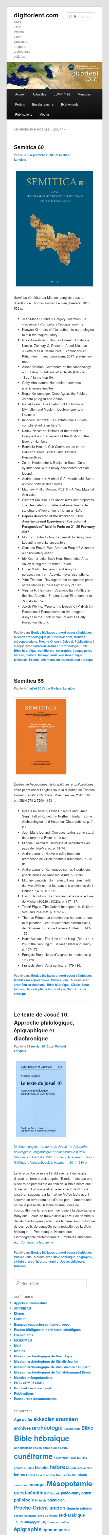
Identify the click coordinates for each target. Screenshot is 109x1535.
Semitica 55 (29, 680)
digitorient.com (36, 15)
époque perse (83, 650)
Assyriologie (72, 1428)
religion (86, 1508)
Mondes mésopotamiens (31, 980)
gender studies (24, 1468)
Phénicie (40, 1500)
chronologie (51, 1448)
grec (31, 1261)
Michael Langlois (63, 688)
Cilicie (75, 984)
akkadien (39, 646)
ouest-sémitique (70, 655)
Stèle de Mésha (48, 1515)
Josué (64, 1261)
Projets (20, 104)
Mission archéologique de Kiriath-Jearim (43, 637)
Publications (23, 114)
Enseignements (43, 104)
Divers (19, 1313)
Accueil (20, 94)
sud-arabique (84, 659)
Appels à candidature (30, 1302)
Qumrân (67, 659)
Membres (84, 94)
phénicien (45, 989)
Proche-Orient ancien (44, 659)
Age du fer (23, 1419)
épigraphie (63, 650)
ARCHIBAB (22, 1308)
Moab (82, 1474)
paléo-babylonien (76, 1493)
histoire (31, 655)
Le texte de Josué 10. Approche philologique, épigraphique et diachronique (44, 1026)
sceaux (18, 1515)
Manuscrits (63, 1475)
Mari (17, 1345)
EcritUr (19, 1318)
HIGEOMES (23, 1340)
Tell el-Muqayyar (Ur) (30, 1521)
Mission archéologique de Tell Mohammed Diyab (52, 1372)
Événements (69, 104)
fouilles (82, 1458)
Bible (84, 646)
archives (22, 1428)
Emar (85, 984)
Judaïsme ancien (81, 1468)
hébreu (19, 655)
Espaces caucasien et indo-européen (42, 1324)
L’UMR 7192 (61, 94)
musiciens (20, 1485)
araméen (53, 646)
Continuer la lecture (37, 1242)
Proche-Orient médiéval (56, 641)
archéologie (70, 646)
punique (59, 989)
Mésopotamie (48, 655)
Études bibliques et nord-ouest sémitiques (61, 632)
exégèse (20, 1261)
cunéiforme (46, 650)
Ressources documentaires (35, 1398)
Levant (30, 1475)
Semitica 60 (29, 147)
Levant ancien (45, 1475)
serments (30, 1515)
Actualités (39, 94)
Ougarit (55, 1493)
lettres (19, 1474)
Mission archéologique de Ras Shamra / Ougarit (51, 1366)
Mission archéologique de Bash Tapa (43, 1356)
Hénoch (31, 989)
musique (37, 1484)
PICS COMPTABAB (29, 1382)
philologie (21, 659)
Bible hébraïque (25, 650)
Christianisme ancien (28, 1448)
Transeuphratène (58, 1522)
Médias (45, 114)
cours (64, 1448)
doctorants (61, 1458)
